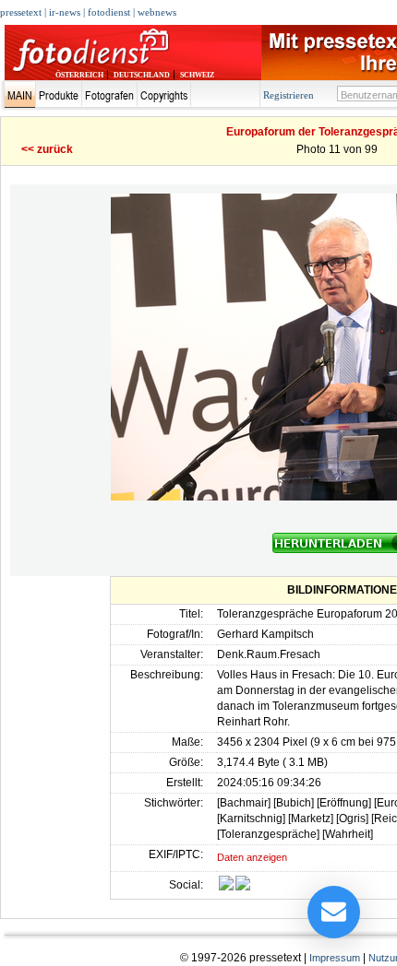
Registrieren (288, 94)
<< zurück (47, 149)
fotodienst (109, 12)
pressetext (21, 12)
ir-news (64, 12)
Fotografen (109, 95)
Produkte (58, 95)
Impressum (334, 957)
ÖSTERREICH (79, 75)
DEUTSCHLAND (142, 75)
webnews (157, 12)
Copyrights (163, 95)
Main (19, 95)
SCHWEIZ (197, 75)
